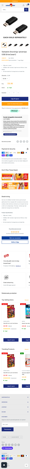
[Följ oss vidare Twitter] (6, 445)
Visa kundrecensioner (10, 134)
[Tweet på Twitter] (24, 141)
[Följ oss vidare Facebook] (3, 445)
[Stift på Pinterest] (21, 141)
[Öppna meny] (2, 5)
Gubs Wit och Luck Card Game (10, 323)
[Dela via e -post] (27, 141)
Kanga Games (6, 321)
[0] (27, 5)
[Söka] (26, 9)
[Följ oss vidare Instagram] (9, 445)
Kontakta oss (15, 1)
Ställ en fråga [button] (15, 242)
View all (26, 300)
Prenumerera (7, 429)
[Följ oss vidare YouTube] (15, 445)
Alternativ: (6, 75)
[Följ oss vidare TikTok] (19, 445)
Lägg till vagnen (15, 98)
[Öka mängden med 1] (18, 92)
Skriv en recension (15, 238)
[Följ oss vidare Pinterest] (12, 445)
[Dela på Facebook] (17, 141)
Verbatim (4, 58)
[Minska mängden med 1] (9, 92)
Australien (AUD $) (15, 437)
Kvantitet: (4, 92)
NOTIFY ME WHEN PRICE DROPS (15, 103)
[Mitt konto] (23, 5)
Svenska (4, 437)
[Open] (4, 465)
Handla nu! (18, 266)
